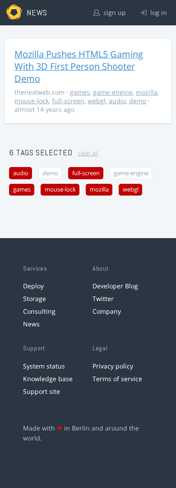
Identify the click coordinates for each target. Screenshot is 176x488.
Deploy (33, 286)
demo (137, 100)
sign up (114, 12)
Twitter (103, 298)
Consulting (39, 311)
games (80, 92)
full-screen (68, 100)
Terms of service (117, 378)
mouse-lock (31, 100)
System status (44, 366)
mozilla (146, 92)
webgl (97, 100)
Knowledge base (48, 378)
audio (117, 100)
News (31, 324)
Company (107, 311)
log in (157, 12)
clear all (88, 153)
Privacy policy (113, 366)
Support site (41, 391)
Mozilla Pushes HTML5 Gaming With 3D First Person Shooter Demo (78, 66)
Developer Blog (115, 286)
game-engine (113, 92)
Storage (34, 298)
